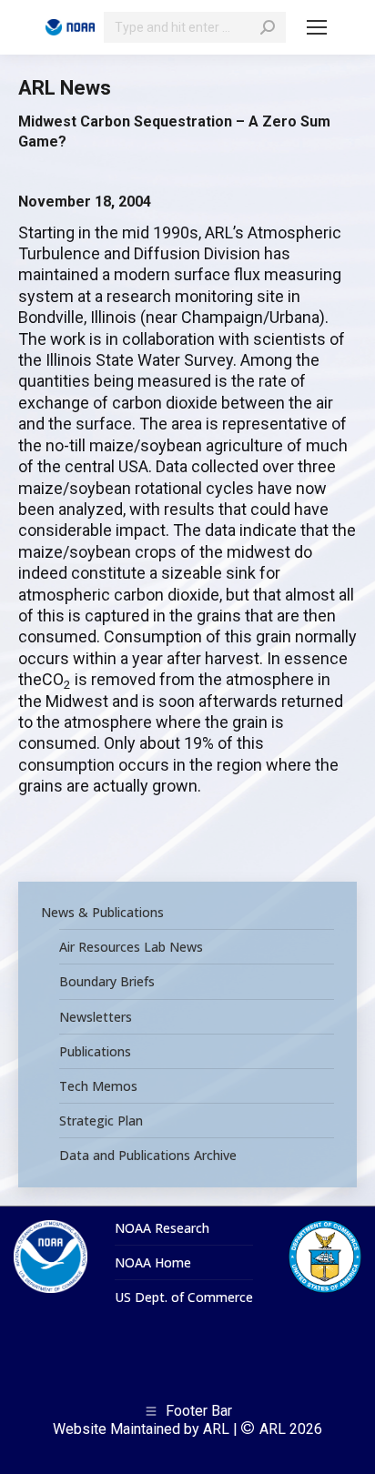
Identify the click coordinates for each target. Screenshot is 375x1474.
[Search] (267, 27)
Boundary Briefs (107, 982)
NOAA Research (162, 1228)
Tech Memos (98, 1086)
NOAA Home (153, 1263)
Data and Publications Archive (148, 1155)
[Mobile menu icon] (316, 27)
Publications (95, 1052)
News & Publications (102, 912)
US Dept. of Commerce (184, 1297)
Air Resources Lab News (131, 947)
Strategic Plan (101, 1121)
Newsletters (95, 1017)
